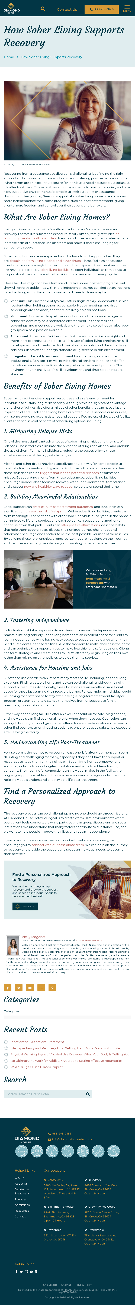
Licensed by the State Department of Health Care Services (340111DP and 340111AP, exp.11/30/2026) (67, 1291)
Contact (20, 1216)
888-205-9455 (103, 9)
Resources (22, 1210)
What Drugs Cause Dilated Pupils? (37, 1067)
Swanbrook (55, 1230)
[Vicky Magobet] (13, 954)
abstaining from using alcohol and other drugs (45, 261)
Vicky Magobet (34, 937)
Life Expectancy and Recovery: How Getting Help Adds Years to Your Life (65, 1048)
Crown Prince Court (101, 1206)
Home (9, 57)
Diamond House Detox (89, 940)
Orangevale (96, 1230)
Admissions (22, 1205)
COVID (19, 1177)
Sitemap (66, 1285)
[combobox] (67, 1017)
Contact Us (67, 9)
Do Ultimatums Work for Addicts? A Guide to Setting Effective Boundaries (67, 1060)
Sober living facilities (55, 270)
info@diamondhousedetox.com (73, 1139)
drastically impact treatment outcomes (63, 507)
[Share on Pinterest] (52, 987)
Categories (12, 1011)
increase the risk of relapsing (45, 511)
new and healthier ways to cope (48, 486)
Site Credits (50, 1285)
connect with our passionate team (57, 845)
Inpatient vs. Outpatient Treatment (37, 1042)
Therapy (20, 1199)
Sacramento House (60, 1206)
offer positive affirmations (80, 525)
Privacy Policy (84, 1285)
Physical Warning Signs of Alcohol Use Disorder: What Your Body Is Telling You (70, 1054)
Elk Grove (94, 1179)
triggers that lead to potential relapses (69, 473)
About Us (21, 1183)
